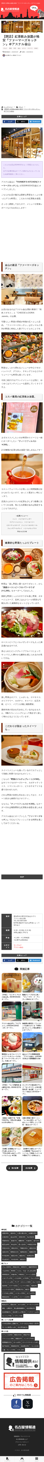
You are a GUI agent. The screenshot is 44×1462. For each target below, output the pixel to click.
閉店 (10, 48)
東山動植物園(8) (19, 1308)
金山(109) (14, 1237)
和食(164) (16, 1267)
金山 (19, 48)
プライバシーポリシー (22, 1442)
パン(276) (14, 1297)
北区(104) (5, 1252)
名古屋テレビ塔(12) (19, 1312)
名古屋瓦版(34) (23, 1327)
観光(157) (5, 1304)
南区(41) (22, 1255)
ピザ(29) (26, 1278)
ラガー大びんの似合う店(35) (29, 1323)
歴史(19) (13, 1304)
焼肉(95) (34, 1285)
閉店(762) (26, 1335)
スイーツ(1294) (24, 1297)
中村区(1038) (32, 1244)
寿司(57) (24, 1267)
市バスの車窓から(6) (9, 1327)
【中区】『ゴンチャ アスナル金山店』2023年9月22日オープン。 (11, 997)
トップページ (7, 1461)
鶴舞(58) (21, 1240)
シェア (10, 121)
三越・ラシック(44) (8, 1350)
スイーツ (30, 48)
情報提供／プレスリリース (22, 1436)
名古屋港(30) (31, 1308)
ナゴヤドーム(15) (33, 1312)
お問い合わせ (22, 1444)
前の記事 (15, 1168)
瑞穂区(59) (32, 1252)
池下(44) (36, 1240)
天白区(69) (14, 1259)
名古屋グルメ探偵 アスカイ (13, 55)
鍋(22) (27, 1289)
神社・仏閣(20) (7, 1308)
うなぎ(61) (5, 1271)
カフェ (24, 48)
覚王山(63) (5, 1244)
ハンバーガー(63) (8, 1289)
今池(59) (29, 1240)
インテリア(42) (29, 1338)
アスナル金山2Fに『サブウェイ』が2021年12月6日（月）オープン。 (11, 1026)
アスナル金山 (18, 947)
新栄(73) (14, 1240)
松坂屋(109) (25, 1346)
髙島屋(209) (15, 1346)
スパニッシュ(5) (7, 1282)
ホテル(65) (21, 1304)
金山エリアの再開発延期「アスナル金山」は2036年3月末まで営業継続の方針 (32, 1056)
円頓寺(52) (5, 1240)
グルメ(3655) (6, 1267)
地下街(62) (5, 1346)
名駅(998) (5, 1233)
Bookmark (36, 121)
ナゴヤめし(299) (7, 1293)
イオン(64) (20, 1350)
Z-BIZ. (36, 48)
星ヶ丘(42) (22, 1244)
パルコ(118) (35, 1346)
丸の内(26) (30, 1237)
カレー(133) (36, 1282)
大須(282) (5, 1237)
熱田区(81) (23, 1252)
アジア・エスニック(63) (23, 1282)
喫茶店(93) (5, 1297)
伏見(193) (22, 1237)
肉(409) (4, 1285)
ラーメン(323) (30, 1274)
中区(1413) (6, 1248)
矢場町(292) (33, 1233)
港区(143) (14, 1255)
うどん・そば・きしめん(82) (26, 1271)
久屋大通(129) (22, 1233)
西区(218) (32, 1248)
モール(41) (17, 1342)
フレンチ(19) (34, 1278)
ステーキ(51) (13, 1285)
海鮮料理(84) (33, 1267)
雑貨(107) (19, 1338)
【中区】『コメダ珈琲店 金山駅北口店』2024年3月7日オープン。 (11, 1087)
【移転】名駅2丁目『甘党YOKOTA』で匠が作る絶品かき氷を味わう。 (11, 1120)
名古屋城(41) (6, 1312)
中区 (15, 48)
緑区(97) (23, 1259)
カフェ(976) (31, 1293)
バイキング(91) (20, 1293)
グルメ (5, 48)
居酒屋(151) (19, 1289)
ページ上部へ (22, 1461)
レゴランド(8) (17, 1316)
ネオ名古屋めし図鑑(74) (10, 1323)
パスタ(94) (17, 1278)
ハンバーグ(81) (24, 1285)
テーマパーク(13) (32, 1304)
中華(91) (21, 1274)
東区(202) (14, 1248)
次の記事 (29, 1168)
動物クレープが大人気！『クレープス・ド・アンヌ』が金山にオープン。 (31, 997)
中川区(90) (5, 1255)
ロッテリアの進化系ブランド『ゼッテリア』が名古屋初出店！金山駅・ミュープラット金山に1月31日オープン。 (31, 1089)
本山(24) (14, 1244)
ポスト (23, 121)
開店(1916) (18, 1335)
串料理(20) (5, 1274)
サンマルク (18, 945)
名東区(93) (30, 1255)
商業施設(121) (7, 1342)
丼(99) (13, 1271)
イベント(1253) (7, 1335)
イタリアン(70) (7, 1278)
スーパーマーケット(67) (30, 1342)
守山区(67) (5, 1259)
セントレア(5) (6, 1316)
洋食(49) (14, 1274)
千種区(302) (24, 1248)
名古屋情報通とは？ (22, 1439)
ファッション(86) (8, 1338)
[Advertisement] (22, 82)
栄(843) (13, 1233)
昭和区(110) (14, 1252)
